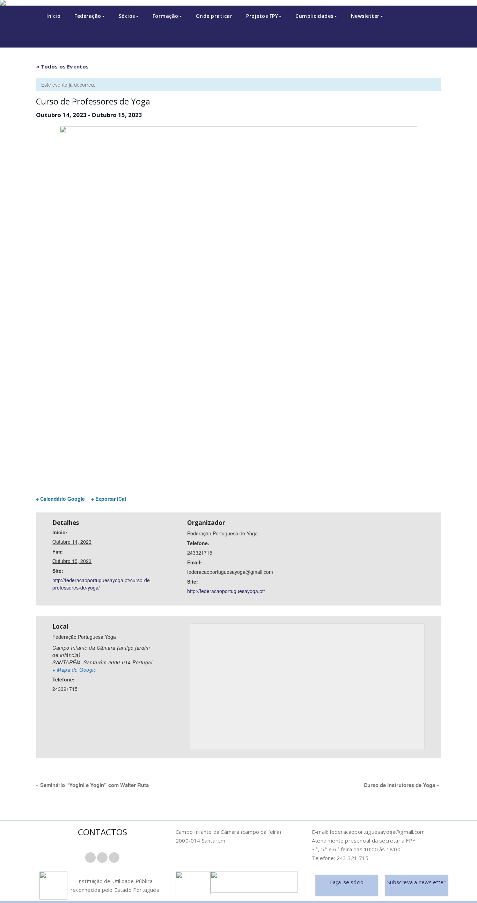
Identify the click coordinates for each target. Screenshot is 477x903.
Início (53, 16)
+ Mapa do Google (74, 669)
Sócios (127, 16)
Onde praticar (214, 16)
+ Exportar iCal (108, 499)
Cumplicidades (314, 16)
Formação (165, 16)
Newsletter (365, 16)
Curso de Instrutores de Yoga (401, 785)
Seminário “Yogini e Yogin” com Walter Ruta (92, 785)
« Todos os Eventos (62, 66)
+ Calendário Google (60, 499)
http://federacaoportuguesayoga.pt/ (226, 590)
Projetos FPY (262, 16)
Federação (87, 16)
